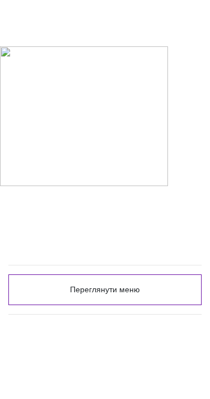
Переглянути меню (105, 289)
